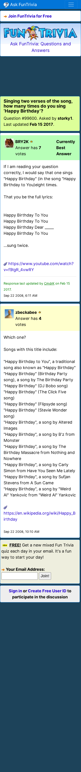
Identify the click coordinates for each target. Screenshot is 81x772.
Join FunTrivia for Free (30, 16)
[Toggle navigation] (71, 4)
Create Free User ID (47, 590)
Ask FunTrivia (23, 4)
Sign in (15, 590)
